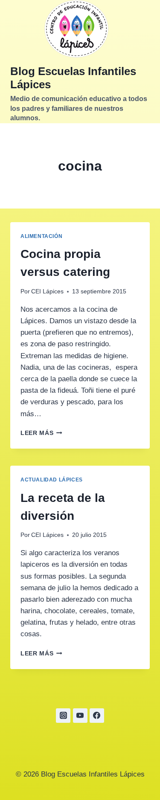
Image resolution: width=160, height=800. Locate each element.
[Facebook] (97, 715)
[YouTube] (80, 715)
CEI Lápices (47, 291)
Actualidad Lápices (51, 480)
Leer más (41, 433)
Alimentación (41, 236)
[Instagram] (63, 715)
